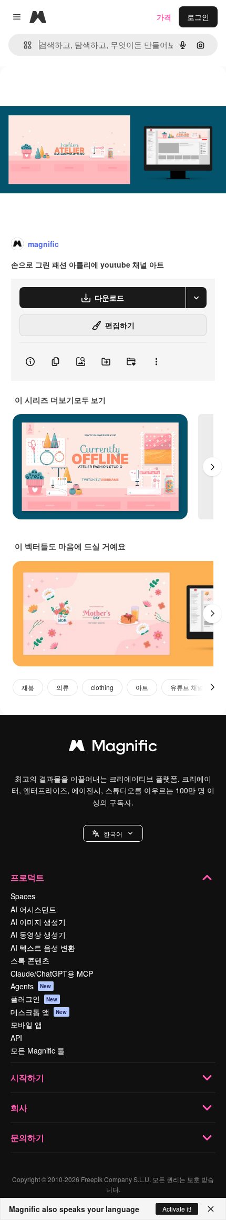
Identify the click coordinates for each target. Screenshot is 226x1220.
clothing (102, 687)
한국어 (113, 833)
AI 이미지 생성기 (38, 922)
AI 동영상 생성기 (38, 934)
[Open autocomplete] (23, 45)
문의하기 (27, 1138)
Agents (31, 986)
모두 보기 (90, 400)
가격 (164, 17)
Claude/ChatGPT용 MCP (52, 973)
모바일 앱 (26, 1024)
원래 (60, 90)
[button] (113, 833)
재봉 (28, 687)
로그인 (198, 17)
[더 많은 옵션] (156, 361)
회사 (19, 1107)
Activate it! (176, 1208)
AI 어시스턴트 (33, 909)
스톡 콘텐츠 (30, 960)
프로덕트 (27, 877)
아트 (142, 687)
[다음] (212, 466)
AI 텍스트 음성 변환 (43, 947)
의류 (62, 687)
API (16, 1037)
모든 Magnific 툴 (38, 1050)
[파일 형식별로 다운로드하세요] (196, 297)
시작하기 (27, 1077)
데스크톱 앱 (39, 1012)
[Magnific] (113, 748)
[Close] (210, 1209)
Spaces (23, 896)
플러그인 (34, 998)
